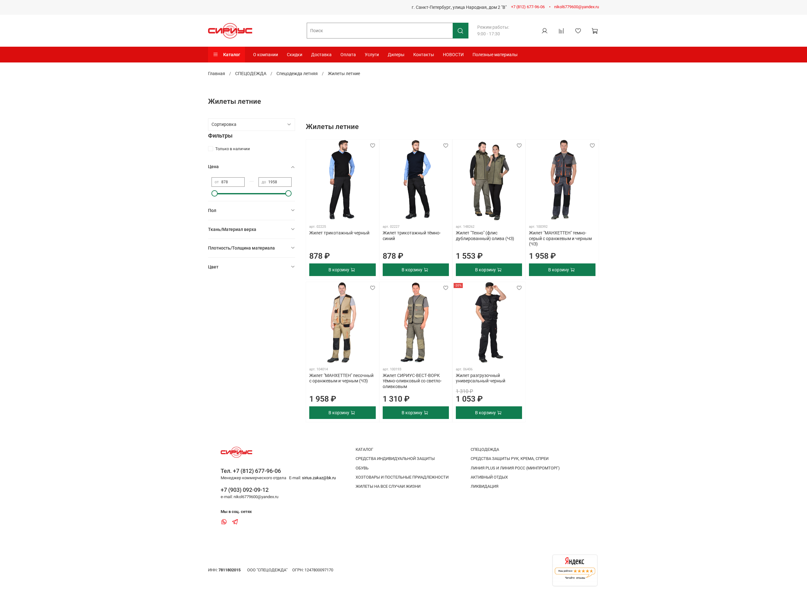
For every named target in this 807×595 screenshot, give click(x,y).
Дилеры (396, 54)
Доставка (321, 54)
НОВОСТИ (453, 54)
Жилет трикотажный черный (339, 232)
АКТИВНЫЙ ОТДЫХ (489, 477)
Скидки (294, 54)
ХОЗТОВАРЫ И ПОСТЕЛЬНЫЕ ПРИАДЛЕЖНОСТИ (402, 477)
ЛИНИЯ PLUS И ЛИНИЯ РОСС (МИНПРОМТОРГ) (515, 468)
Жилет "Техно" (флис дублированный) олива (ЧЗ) (485, 235)
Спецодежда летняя (297, 73)
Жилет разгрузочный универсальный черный (480, 378)
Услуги (372, 54)
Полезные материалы (495, 54)
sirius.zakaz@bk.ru (319, 477)
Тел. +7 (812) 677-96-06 (251, 471)
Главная (216, 73)
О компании (265, 54)
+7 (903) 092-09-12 (245, 489)
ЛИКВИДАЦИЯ (484, 486)
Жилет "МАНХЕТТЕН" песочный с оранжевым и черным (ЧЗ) (341, 378)
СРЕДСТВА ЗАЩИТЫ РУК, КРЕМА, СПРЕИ (510, 458)
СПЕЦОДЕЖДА (250, 73)
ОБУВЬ (362, 468)
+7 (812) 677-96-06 (528, 6)
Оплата (348, 54)
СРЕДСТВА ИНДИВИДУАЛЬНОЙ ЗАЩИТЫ (395, 458)
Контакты (423, 54)
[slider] (214, 193)
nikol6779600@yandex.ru (576, 6)
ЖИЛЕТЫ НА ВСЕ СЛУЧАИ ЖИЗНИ (388, 486)
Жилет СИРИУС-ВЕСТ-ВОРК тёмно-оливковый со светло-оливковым (412, 381)
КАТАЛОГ (364, 449)
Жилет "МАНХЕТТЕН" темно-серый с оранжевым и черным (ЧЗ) (560, 238)
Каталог (231, 54)
